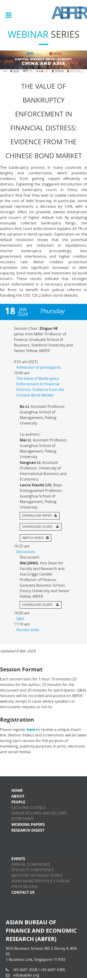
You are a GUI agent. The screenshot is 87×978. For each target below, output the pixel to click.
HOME (17, 790)
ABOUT (17, 796)
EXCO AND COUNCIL (28, 807)
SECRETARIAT (22, 819)
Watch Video (33, 538)
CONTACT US (23, 892)
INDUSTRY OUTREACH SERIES (36, 875)
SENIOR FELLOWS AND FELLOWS (39, 813)
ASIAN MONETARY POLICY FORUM (40, 881)
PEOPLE (18, 802)
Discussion (25, 552)
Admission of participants (38, 367)
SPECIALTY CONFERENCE (32, 870)
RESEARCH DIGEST (27, 830)
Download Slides (38, 527)
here (31, 729)
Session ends (27, 630)
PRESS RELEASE (24, 886)
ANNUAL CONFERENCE (31, 864)
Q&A (20, 618)
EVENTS (18, 858)
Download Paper (37, 516)
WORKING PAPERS (28, 824)
